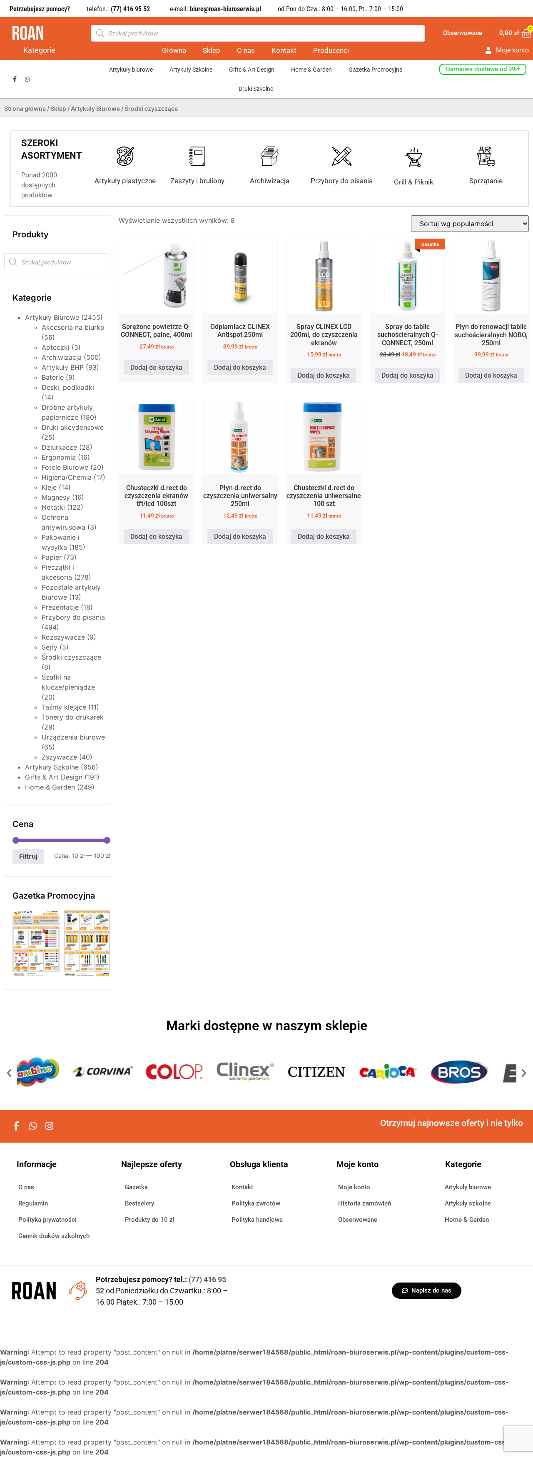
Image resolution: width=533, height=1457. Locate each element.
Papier (52, 557)
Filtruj (28, 856)
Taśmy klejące (64, 707)
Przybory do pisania (342, 181)
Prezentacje (60, 607)
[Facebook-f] (14, 79)
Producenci (331, 50)
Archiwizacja (269, 181)
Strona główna (25, 108)
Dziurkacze (59, 447)
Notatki (53, 507)
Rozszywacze (63, 637)
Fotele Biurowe (65, 467)
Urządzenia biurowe (73, 737)
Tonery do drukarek (73, 717)
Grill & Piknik (413, 182)
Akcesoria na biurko (73, 327)
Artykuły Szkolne (190, 69)
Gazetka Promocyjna (376, 69)
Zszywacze (59, 757)
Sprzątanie (486, 181)
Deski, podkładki (68, 387)
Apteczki (56, 347)
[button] (9, 1073)
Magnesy (56, 497)
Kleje (49, 487)
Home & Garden (311, 69)
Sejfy (49, 647)
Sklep (211, 50)
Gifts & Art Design (251, 69)
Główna (174, 50)
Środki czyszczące (71, 657)
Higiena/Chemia (67, 477)
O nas (246, 50)
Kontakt (283, 50)
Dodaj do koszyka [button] (156, 367)
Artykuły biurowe (131, 69)
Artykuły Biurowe (95, 108)
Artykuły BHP (63, 367)
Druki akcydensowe (73, 427)
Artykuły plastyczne (125, 181)
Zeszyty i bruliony (197, 181)
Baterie (53, 377)
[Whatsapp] (27, 79)
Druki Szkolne (256, 88)
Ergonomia (59, 457)
